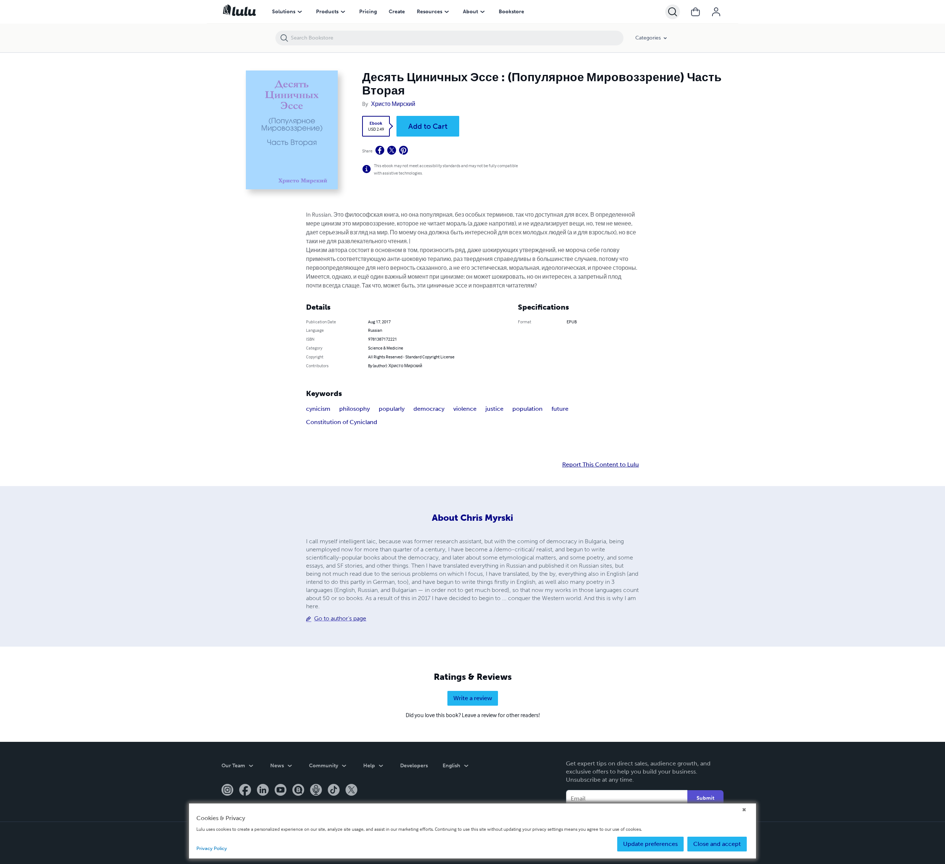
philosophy (354, 408)
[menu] (299, 11)
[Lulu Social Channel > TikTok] (334, 790)
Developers (414, 766)
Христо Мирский (393, 103)
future (559, 408)
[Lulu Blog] (298, 790)
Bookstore (511, 11)
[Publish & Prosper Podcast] (316, 790)
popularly (392, 408)
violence (465, 408)
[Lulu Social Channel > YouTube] (280, 790)
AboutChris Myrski (472, 517)
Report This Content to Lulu (600, 464)
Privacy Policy (211, 848)
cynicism (318, 408)
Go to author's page (340, 618)
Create (397, 11)
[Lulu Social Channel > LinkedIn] (263, 790)
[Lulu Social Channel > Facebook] (245, 790)
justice (494, 408)
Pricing (368, 11)
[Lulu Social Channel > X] (351, 790)
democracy (428, 408)
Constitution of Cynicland (341, 422)
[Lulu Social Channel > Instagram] (227, 790)
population (527, 408)
